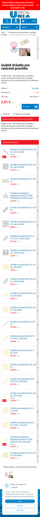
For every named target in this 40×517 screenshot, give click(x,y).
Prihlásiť (15, 22)
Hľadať (7, 22)
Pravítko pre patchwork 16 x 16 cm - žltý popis (23, 265)
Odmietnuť (20, 510)
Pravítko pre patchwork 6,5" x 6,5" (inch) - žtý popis (22, 423)
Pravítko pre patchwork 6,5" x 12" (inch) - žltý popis (22, 337)
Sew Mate (35, 88)
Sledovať (6, 114)
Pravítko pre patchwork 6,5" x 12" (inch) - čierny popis (22, 237)
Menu (24, 27)
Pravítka (4, 35)
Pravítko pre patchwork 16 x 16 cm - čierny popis (23, 251)
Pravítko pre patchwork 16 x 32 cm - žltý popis (23, 294)
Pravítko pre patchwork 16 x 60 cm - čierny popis (23, 150)
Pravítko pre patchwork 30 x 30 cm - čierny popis (23, 165)
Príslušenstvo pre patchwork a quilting (22, 32)
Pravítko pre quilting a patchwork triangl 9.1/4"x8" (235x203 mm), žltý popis (21, 439)
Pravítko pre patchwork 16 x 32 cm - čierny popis (23, 279)
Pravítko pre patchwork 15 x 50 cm (23, 208)
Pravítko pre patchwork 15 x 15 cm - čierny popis (23, 222)
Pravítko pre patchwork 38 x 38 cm (23, 365)
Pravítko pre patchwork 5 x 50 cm (22, 322)
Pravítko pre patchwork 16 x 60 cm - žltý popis (23, 394)
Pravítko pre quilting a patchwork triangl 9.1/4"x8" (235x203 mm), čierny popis (21, 195)
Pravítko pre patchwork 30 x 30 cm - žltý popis (23, 308)
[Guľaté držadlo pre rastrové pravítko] (20, 48)
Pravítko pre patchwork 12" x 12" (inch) (22, 409)
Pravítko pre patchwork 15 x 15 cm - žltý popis (23, 453)
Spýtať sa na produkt (22, 114)
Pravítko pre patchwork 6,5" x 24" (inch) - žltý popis (22, 379)
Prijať (20, 501)
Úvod (3, 32)
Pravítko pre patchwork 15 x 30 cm (23, 179)
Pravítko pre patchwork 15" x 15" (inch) (22, 351)
